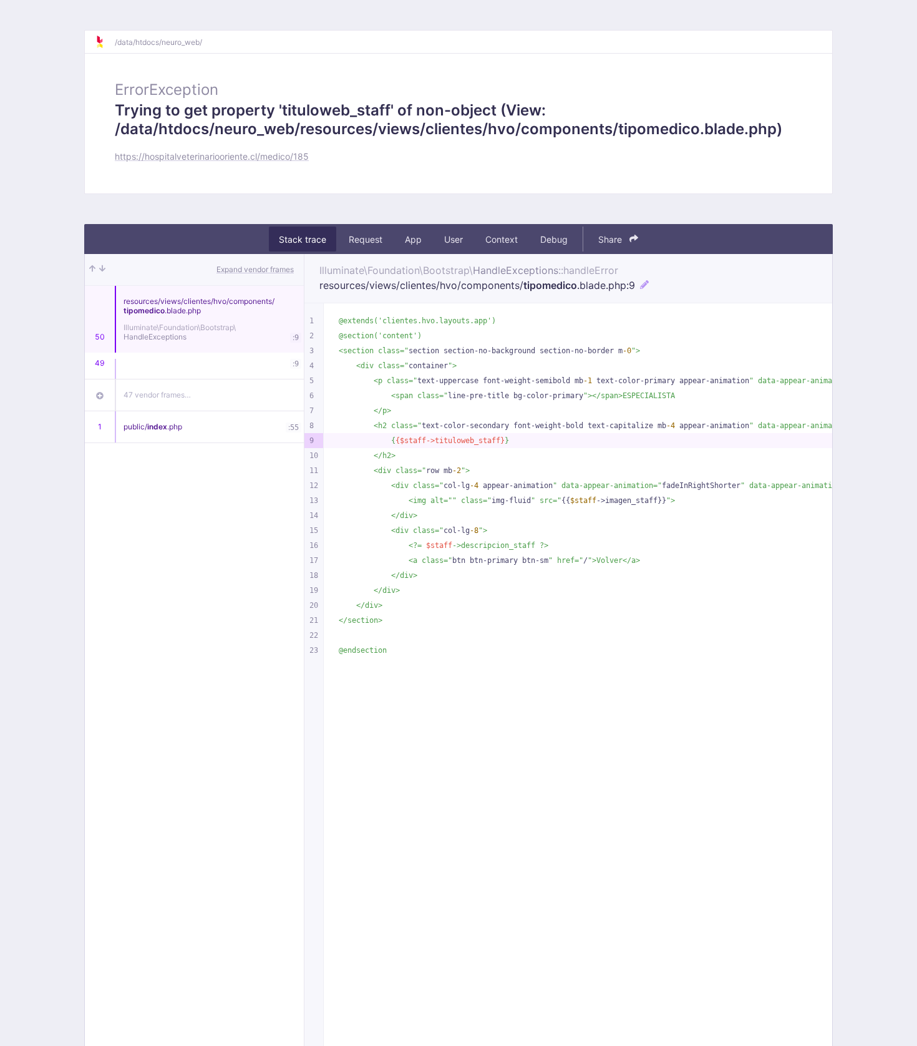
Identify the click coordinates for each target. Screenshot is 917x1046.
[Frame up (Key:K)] (92, 269)
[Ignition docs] (105, 42)
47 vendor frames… (157, 394)
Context (501, 239)
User (453, 239)
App (413, 239)
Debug (554, 239)
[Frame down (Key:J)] (102, 269)
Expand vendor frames (255, 269)
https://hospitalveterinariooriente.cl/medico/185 (212, 156)
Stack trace (302, 239)
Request (365, 239)
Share (611, 239)
